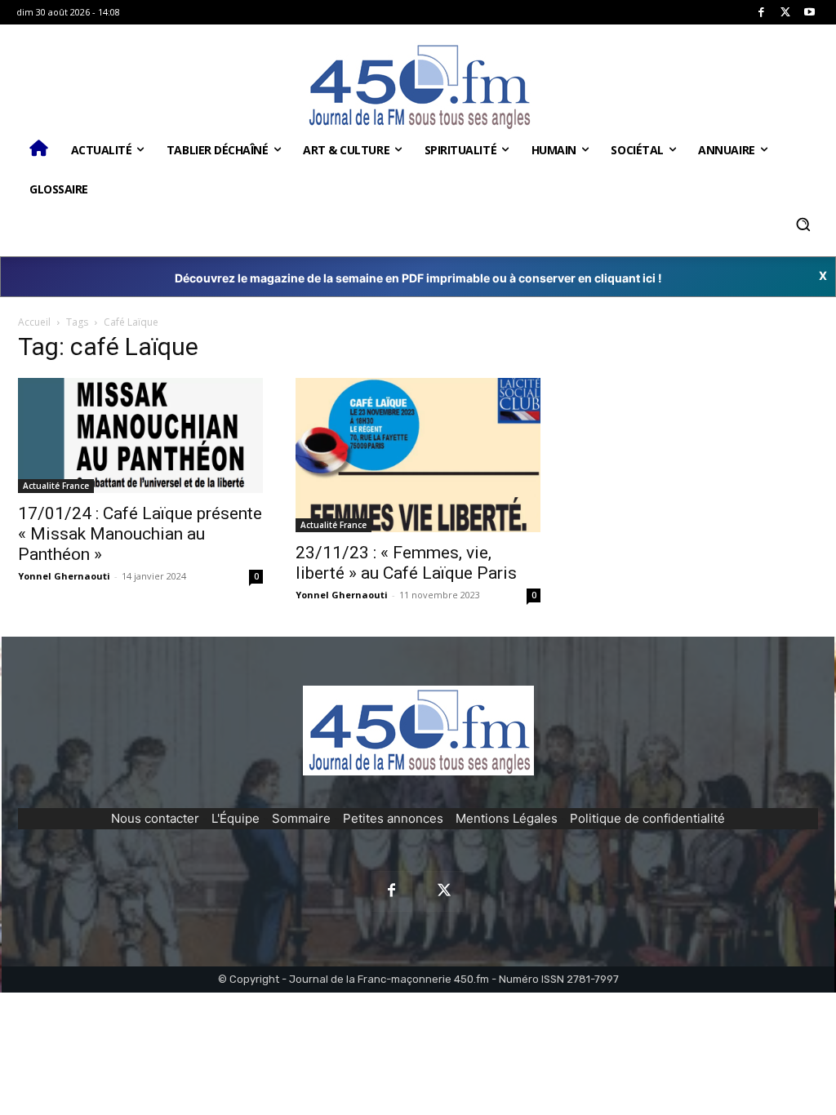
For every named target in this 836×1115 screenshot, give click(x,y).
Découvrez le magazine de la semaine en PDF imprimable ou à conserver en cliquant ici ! (418, 278)
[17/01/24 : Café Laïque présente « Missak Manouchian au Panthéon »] (140, 436)
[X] (786, 12)
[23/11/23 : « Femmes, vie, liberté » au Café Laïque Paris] (418, 455)
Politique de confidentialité (647, 818)
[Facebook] (761, 12)
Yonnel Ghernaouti (64, 576)
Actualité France (56, 485)
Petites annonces (393, 818)
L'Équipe (235, 818)
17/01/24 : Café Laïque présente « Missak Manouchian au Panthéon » (140, 534)
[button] (802, 224)
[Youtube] (809, 12)
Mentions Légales (507, 818)
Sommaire (301, 818)
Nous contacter (155, 818)
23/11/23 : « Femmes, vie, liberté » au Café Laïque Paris (406, 563)
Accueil (34, 322)
